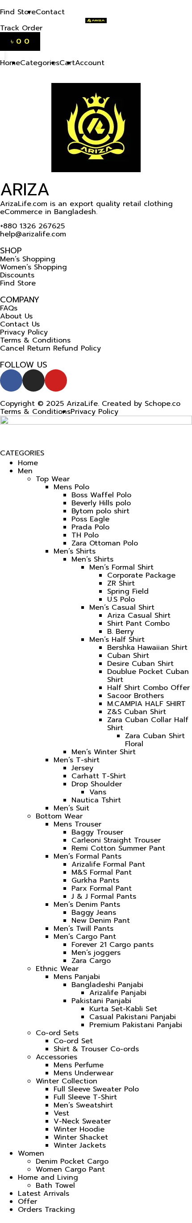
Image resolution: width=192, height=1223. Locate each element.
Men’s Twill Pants (83, 928)
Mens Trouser (77, 824)
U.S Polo (121, 599)
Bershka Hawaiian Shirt (147, 647)
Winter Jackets (80, 1145)
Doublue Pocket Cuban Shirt (148, 675)
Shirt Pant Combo (138, 623)
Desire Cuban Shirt (140, 663)
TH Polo (85, 535)
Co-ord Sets (57, 1033)
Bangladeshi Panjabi (107, 984)
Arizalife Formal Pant (108, 864)
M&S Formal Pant (101, 872)
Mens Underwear (83, 1073)
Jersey (82, 768)
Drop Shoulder (96, 784)
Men (25, 471)
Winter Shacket (81, 1137)
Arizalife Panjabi (117, 992)
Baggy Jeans (93, 912)
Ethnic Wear (57, 968)
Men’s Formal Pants (87, 856)
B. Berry (120, 631)
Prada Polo (90, 527)
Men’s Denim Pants (87, 904)
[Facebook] (11, 380)
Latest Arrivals (43, 1193)
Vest (61, 1113)
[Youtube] (56, 380)
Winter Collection (66, 1081)
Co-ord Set (73, 1041)
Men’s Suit (71, 808)
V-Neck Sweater (82, 1121)
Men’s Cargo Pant (85, 936)
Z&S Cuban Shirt (136, 712)
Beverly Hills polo (101, 503)
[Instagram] (33, 380)
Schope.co (162, 403)
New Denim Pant (100, 920)
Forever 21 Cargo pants (112, 944)
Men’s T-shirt (77, 760)
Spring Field (128, 591)
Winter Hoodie (79, 1129)
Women (31, 1153)
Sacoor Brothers (135, 695)
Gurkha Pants (95, 880)
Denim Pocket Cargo (72, 1161)
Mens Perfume (79, 1065)
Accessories (56, 1057)
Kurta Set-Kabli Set (123, 1009)
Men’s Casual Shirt (121, 607)
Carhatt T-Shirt (98, 776)
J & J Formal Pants (103, 896)
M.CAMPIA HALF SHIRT (146, 703)
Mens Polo (71, 487)
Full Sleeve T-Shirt (85, 1097)
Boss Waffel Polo (101, 495)
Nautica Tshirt (96, 800)
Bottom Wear (59, 816)
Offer (27, 1201)
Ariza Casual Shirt (139, 615)
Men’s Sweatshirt (83, 1105)
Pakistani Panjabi (101, 1001)
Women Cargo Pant (70, 1169)
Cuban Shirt (128, 655)
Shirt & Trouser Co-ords (96, 1049)
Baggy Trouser (97, 832)
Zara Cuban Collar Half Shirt (147, 724)
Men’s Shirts (75, 551)
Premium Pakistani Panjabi (135, 1025)
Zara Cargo (91, 960)
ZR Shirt (121, 583)
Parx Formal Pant (101, 888)
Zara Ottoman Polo (104, 543)
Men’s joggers (96, 952)
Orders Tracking (46, 1209)
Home (28, 463)
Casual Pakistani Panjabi (132, 1017)
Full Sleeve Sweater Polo (96, 1089)
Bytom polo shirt (100, 511)
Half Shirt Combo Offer (148, 687)
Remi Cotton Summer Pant (118, 848)
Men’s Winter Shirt (103, 752)
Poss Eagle (90, 519)
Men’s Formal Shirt (121, 567)
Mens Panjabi (77, 976)
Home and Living (48, 1177)
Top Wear (53, 479)
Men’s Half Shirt (117, 639)
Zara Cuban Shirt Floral (155, 740)
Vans (97, 792)
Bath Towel (55, 1185)
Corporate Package (141, 575)
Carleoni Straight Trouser (116, 840)
